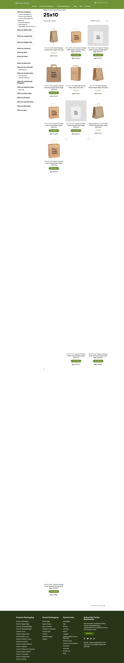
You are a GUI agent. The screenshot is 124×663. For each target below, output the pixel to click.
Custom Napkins (21, 647)
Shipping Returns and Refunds (70, 637)
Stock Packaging (63, 6)
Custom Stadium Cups (23, 639)
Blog (75, 6)
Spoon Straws (47, 626)
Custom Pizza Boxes (22, 657)
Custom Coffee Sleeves (24, 644)
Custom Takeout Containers (25, 649)
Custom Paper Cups (23, 634)
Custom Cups (20, 631)
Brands (65, 626)
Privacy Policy (67, 641)
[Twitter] (88, 638)
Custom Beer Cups (22, 637)
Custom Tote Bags (22, 654)
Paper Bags (46, 621)
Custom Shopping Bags (24, 626)
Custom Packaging (46, 6)
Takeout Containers (48, 629)
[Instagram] (94, 638)
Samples (66, 648)
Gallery (44, 639)
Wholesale (66, 621)
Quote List (66, 651)
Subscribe (89, 633)
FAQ (80, 6)
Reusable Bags (47, 637)
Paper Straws (46, 624)
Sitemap (87, 647)
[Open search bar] (107, 3)
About (65, 631)
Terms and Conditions (70, 643)
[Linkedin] (91, 638)
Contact (88, 6)
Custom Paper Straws (23, 652)
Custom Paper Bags (22, 624)
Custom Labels (21, 659)
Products (66, 646)
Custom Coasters (22, 642)
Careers (65, 634)
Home (34, 6)
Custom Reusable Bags (24, 629)
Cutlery (44, 634)
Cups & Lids (46, 631)
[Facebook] (84, 638)
